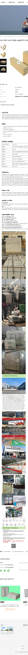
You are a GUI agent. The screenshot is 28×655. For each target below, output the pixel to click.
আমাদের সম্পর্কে (12, 2)
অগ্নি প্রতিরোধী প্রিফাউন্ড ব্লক (17, 551)
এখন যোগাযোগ (11, 609)
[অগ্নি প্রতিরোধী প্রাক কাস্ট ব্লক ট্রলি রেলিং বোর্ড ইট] (10, 593)
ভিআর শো (3, 2)
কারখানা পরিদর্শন (21, 2)
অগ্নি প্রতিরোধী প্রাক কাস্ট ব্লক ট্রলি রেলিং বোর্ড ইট (10, 605)
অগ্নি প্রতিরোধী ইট (7, 551)
